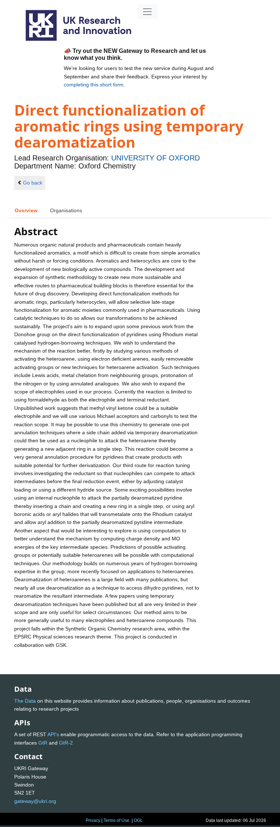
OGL (138, 820)
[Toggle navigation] (147, 11)
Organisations (66, 210)
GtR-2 (66, 743)
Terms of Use (116, 820)
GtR (42, 743)
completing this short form (94, 85)
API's (53, 734)
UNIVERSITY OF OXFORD (155, 158)
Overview (26, 210)
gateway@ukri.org (35, 801)
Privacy (93, 820)
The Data (25, 701)
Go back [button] (32, 183)
